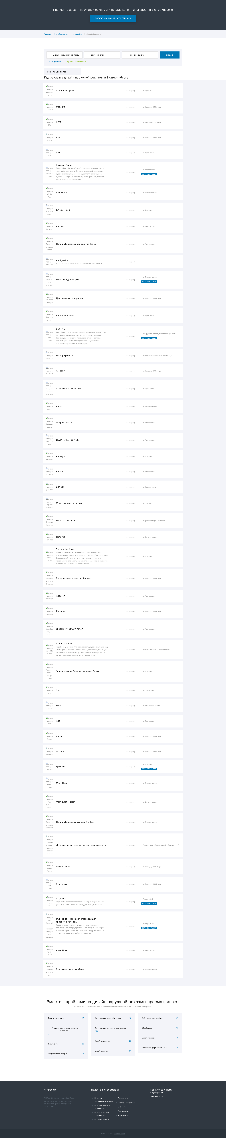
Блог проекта (123, 1111)
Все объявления (61, 34)
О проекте (122, 1107)
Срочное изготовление (76, 62)
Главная (47, 34)
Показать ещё (113, 984)
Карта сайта (123, 1115)
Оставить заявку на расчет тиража (113, 18)
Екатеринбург (77, 34)
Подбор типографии (126, 1102)
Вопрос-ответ (124, 1098)
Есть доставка (55, 62)
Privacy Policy (119, 1134)
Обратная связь (156, 1096)
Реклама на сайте (102, 1120)
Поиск (169, 55)
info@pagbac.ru (156, 1093)
